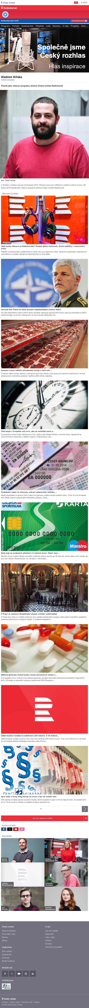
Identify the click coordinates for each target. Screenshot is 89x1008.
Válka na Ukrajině (9, 931)
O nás (66, 26)
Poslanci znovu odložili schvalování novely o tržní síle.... (26, 370)
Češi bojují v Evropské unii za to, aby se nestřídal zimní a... (28, 431)
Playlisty (40, 26)
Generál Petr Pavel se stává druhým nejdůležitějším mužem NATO (31, 309)
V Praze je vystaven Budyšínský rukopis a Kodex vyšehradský (29, 614)
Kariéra (48, 941)
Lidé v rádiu (50, 937)
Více (84, 26)
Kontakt (48, 944)
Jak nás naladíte (51, 931)
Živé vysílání (7, 951)
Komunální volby (8, 934)
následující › (85, 809)
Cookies (5, 1002)
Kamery (56, 26)
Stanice (5, 937)
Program (5, 26)
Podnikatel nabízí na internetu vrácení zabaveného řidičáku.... (29, 492)
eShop (4, 941)
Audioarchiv (27, 26)
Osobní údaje (15, 1002)
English (37, 1002)
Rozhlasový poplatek (53, 947)
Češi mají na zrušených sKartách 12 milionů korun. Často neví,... (30, 553)
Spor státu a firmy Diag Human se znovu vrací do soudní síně (28, 797)
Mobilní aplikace (8, 961)
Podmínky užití (27, 1002)
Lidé (48, 26)
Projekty (75, 26)
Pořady (15, 26)
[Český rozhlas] (8, 2)
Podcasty (6, 958)
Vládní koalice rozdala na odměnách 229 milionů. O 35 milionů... (30, 736)
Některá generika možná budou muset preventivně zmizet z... (29, 675)
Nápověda (49, 934)
